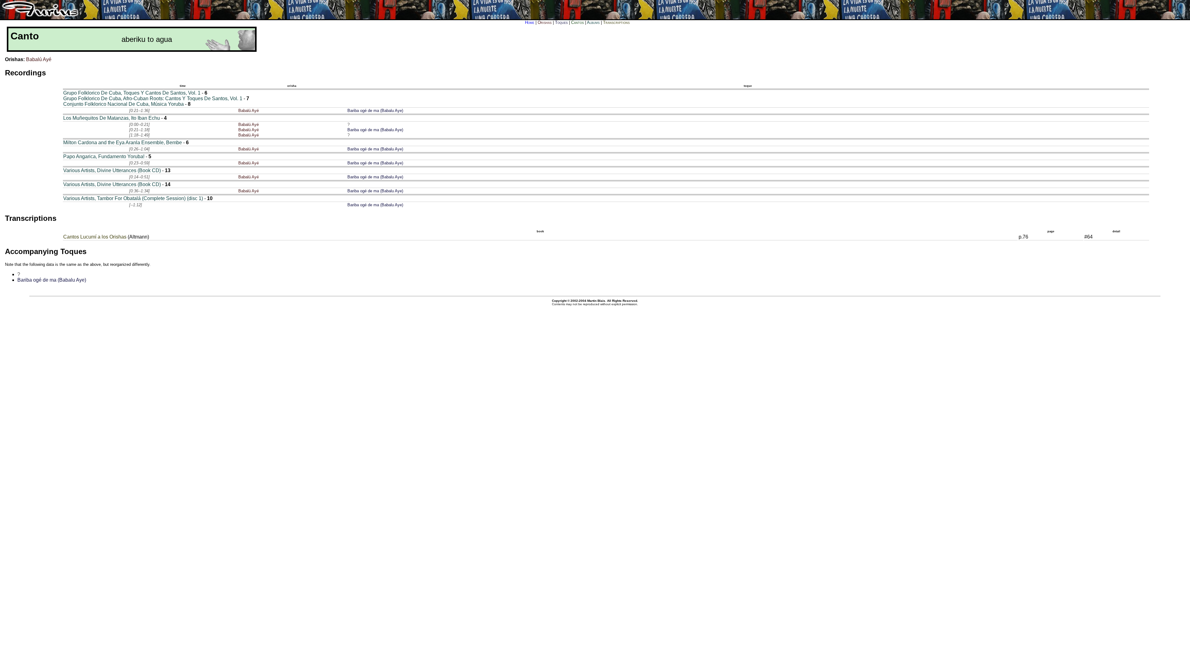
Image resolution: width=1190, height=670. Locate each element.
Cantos (577, 22)
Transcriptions (616, 22)
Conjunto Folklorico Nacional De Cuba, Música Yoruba (123, 104)
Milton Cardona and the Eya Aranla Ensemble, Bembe (122, 142)
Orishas (545, 22)
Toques (561, 22)
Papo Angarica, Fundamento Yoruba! (103, 156)
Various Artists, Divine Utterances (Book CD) (112, 170)
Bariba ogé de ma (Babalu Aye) (375, 110)
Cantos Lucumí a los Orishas (94, 236)
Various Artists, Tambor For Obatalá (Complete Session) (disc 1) (133, 198)
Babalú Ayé (38, 59)
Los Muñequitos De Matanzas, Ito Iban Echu (111, 118)
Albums (593, 22)
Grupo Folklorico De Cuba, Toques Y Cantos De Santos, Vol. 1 (132, 93)
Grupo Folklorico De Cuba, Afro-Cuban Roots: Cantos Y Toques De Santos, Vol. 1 (152, 98)
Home (529, 22)
